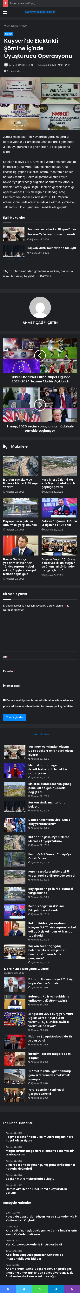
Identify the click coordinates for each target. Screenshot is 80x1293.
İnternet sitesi (11, 685)
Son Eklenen (40, 734)
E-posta (9, 671)
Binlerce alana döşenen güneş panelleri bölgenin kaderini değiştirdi (49, 788)
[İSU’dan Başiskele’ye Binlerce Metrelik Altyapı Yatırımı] (20, 466)
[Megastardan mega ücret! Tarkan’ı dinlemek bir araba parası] (14, 770)
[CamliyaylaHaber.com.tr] (40, 12)
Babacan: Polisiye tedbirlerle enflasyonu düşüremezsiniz (48, 999)
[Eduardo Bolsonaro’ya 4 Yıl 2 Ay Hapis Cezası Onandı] (14, 984)
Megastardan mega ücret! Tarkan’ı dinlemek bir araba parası (47, 769)
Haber (24, 25)
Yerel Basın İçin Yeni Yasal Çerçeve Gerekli (46, 1092)
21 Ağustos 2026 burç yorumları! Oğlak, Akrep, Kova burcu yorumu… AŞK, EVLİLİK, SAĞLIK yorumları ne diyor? (51, 1020)
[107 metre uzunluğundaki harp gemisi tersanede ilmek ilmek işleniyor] (14, 1076)
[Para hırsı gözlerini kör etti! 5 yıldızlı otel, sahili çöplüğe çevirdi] (59, 466)
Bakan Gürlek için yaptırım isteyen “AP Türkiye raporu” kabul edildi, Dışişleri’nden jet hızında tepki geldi (19, 566)
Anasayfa (12, 25)
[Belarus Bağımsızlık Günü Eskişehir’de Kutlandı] (59, 508)
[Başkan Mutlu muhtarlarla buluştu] (13, 252)
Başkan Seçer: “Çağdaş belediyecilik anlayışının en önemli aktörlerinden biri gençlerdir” (59, 564)
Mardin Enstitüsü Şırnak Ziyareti (26, 969)
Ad (6, 656)
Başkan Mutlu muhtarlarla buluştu (51, 248)
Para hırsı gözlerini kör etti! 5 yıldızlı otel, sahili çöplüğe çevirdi (58, 483)
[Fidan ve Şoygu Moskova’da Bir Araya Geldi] (14, 1042)
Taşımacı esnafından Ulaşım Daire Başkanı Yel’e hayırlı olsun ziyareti (50, 751)
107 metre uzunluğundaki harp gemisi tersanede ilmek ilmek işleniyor (49, 1075)
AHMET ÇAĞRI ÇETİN (21, 64)
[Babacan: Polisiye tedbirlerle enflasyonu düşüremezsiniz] (14, 1002)
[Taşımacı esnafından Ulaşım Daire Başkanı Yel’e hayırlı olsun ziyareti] (13, 234)
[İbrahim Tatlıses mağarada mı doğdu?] (14, 1059)
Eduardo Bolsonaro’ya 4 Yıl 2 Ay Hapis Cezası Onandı (50, 981)
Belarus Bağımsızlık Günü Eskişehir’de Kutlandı (59, 523)
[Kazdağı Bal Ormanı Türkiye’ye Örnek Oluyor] (14, 859)
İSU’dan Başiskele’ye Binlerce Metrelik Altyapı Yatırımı (20, 483)
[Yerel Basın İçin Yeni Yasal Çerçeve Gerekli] (14, 1095)
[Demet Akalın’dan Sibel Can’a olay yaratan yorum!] (14, 825)
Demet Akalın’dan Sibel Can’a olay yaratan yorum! (49, 822)
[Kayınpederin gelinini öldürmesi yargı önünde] (20, 508)
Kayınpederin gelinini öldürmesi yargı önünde (20, 523)
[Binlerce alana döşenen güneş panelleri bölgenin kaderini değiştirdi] (14, 789)
